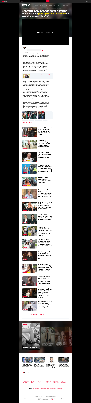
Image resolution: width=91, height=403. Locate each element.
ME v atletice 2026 (40, 381)
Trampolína (41, 388)
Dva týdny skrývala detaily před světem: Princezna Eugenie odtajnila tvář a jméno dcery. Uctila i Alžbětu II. (45, 243)
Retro (54, 5)
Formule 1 (39, 382)
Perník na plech (48, 383)
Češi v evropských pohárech (56, 387)
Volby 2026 (24, 377)
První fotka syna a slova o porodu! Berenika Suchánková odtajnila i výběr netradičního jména (45, 255)
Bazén (33, 388)
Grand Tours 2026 (33, 383)
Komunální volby (25, 383)
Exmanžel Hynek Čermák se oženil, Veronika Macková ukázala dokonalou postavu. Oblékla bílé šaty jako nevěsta (45, 293)
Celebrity (37, 5)
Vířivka (61, 388)
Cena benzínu (50, 387)
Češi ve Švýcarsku (55, 381)
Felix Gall (32, 382)
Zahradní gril (58, 388)
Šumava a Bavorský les (56, 380)
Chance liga (39, 377)
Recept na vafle (48, 382)
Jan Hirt (32, 380)
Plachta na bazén (37, 388)
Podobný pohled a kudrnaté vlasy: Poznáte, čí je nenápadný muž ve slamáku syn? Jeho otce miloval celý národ (45, 194)
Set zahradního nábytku (53, 388)
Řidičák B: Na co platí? (64, 381)
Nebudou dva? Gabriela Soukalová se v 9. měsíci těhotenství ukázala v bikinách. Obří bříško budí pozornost (45, 205)
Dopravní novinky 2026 (64, 380)
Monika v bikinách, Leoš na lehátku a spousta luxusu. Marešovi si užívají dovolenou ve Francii (45, 131)
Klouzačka (48, 388)
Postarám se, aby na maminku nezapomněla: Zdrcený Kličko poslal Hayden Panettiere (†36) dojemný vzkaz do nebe (45, 168)
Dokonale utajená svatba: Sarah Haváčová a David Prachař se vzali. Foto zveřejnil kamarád (45, 217)
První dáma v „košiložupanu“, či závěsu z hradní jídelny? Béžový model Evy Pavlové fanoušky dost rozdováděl (45, 231)
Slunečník (44, 388)
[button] (26, 115)
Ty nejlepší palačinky (48, 377)
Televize (50, 5)
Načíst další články (37, 314)
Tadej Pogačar (32, 381)
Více (67, 5)
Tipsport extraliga (40, 380)
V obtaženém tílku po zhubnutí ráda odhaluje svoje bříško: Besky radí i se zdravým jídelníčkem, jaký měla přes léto (45, 267)
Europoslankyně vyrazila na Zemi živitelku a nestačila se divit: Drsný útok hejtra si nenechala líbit (45, 305)
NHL (38, 383)
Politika (41, 5)
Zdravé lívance (48, 380)
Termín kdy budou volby (26, 381)
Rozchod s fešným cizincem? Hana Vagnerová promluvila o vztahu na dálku (44, 180)
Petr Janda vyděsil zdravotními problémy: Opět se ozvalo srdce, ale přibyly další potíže (45, 155)
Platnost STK (62, 383)
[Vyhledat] (47, 1)
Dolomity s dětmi (55, 383)
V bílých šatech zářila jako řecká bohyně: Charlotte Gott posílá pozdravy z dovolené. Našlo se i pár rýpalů (44, 280)
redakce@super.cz (51, 399)
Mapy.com (37, 387)
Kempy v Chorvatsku (56, 377)
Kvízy (58, 5)
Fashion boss (62, 5)
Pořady (45, 5)
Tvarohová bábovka (48, 381)
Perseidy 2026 (46, 387)
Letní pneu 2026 (63, 377)
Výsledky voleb (25, 380)
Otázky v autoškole (63, 382)
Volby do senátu (25, 382)
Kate (38, 55)
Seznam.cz (88, 1)
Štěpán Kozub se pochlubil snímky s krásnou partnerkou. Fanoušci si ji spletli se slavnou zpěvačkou (44, 143)
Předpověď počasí (41, 387)
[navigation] (1, 1)
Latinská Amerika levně (56, 382)
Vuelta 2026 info (33, 377)
